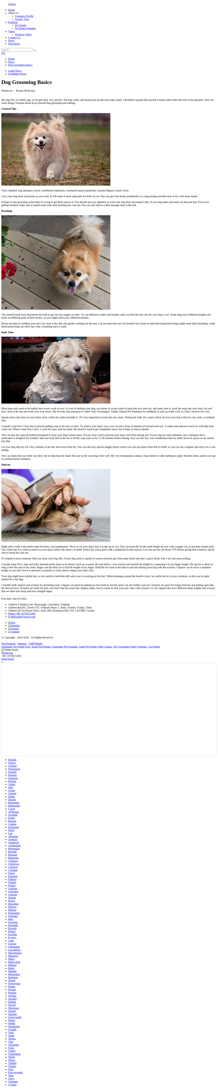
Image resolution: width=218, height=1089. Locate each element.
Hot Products (8, 643)
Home (11, 10)
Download (14, 43)
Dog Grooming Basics (20, 65)
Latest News (15, 70)
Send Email (7, 658)
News (11, 40)
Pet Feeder (20, 25)
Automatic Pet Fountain (64, 646)
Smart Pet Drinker (41, 646)
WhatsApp (7, 652)
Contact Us (14, 37)
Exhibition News (17, 73)
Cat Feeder (154, 646)
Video (11, 31)
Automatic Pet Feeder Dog (15, 646)
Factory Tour (22, 19)
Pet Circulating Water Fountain (130, 646)
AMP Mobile (35, 643)
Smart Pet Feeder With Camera (95, 646)
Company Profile (24, 16)
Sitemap (22, 643)
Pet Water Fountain (25, 28)
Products (13, 22)
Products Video (23, 34)
